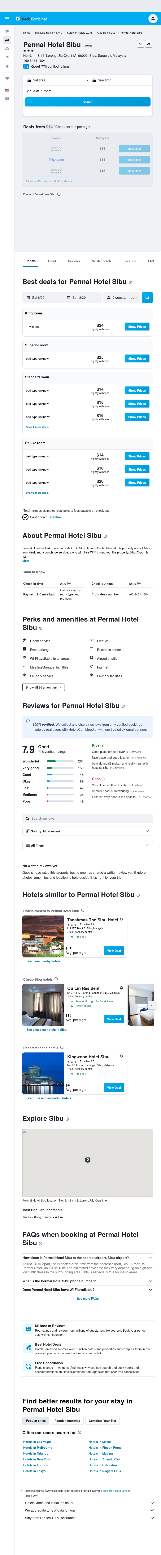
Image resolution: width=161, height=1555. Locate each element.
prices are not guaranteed (115, 1490)
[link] (43, 961)
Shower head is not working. (118, 791)
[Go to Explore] (7, 66)
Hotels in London (35, 1465)
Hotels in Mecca (100, 1442)
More (26, 560)
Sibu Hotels (103, 32)
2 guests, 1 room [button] (39, 91)
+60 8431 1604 (34, 60)
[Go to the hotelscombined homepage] (31, 18)
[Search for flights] (7, 31)
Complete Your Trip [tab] (102, 1420)
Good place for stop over (116, 752)
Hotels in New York (36, 1459)
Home (26, 32)
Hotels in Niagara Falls (105, 1471)
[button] (7, 18)
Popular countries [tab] (67, 1420)
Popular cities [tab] (36, 1420)
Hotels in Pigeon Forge (105, 1447)
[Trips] (7, 78)
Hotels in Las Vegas (37, 1442)
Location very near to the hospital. (122, 797)
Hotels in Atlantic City (104, 1459)
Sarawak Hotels (76, 32)
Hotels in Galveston (103, 1465)
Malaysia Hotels (44, 32)
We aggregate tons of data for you (50, 1510)
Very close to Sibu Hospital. (117, 785)
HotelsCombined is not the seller (49, 1502)
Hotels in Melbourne (37, 1447)
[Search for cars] (7, 49)
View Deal (114, 950)
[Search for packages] (7, 57)
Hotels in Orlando (35, 1453)
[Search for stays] (7, 40)
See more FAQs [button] (88, 1298)
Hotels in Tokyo (34, 1471)
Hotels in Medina (101, 1453)
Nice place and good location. (119, 757)
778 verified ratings (55, 66)
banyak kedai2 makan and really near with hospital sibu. (120, 765)
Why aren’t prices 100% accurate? (50, 1517)
